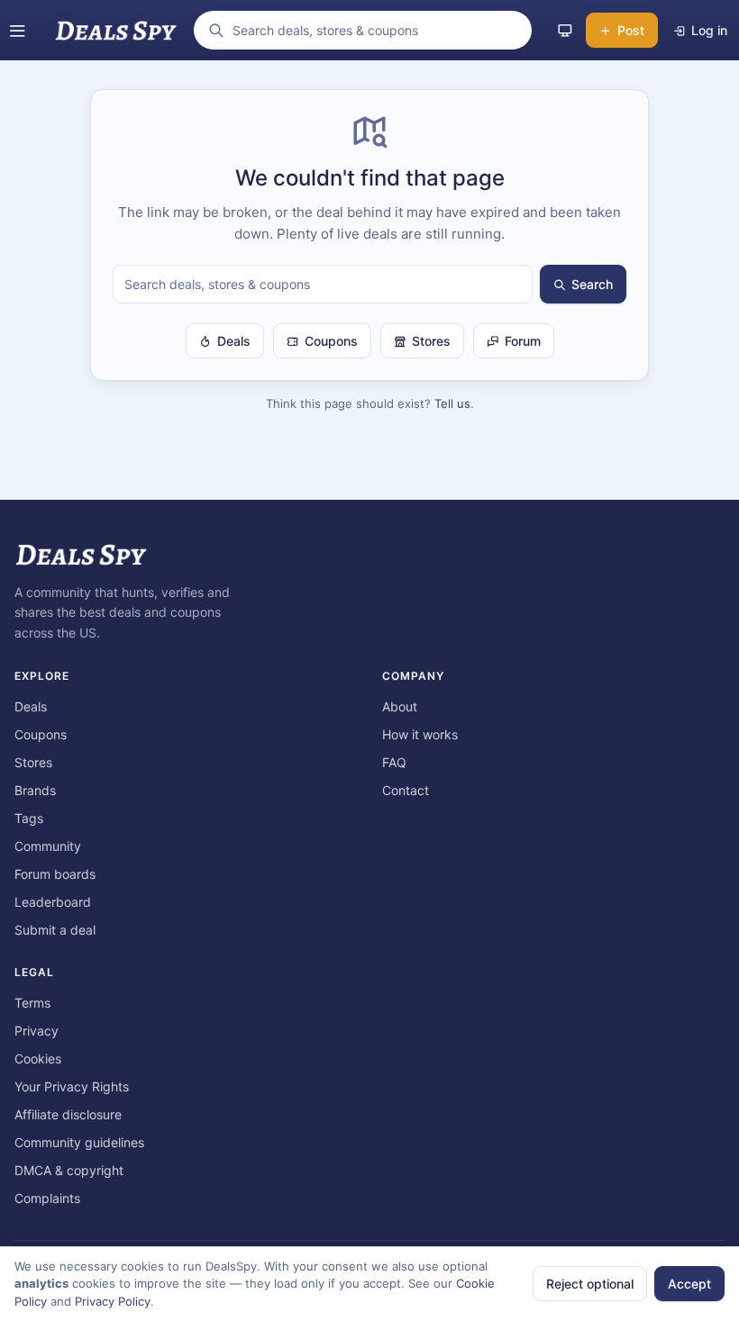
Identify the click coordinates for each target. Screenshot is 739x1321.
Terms (32, 1002)
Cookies (37, 1058)
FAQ (394, 762)
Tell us (452, 403)
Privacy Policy (113, 1301)
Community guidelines (79, 1142)
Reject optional (590, 1283)
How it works (420, 734)
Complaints (47, 1198)
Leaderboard (52, 901)
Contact (405, 790)
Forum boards (55, 874)
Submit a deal (55, 929)
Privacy (36, 1030)
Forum (523, 340)
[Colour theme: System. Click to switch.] (565, 31)
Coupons (331, 340)
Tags (28, 818)
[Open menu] (17, 31)
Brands (35, 790)
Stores (431, 340)
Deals (234, 340)
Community (47, 846)
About (399, 706)
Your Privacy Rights (71, 1086)
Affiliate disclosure (68, 1114)
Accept (689, 1283)
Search (592, 284)
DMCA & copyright (68, 1170)
